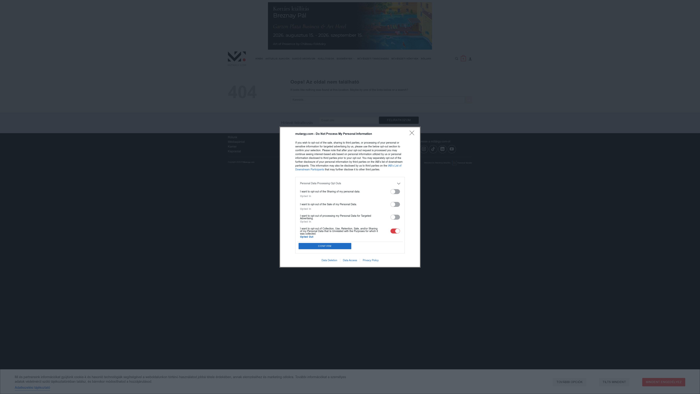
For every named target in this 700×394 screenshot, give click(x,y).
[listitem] (350, 184)
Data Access (350, 260)
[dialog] (350, 197)
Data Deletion (329, 260)
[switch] (395, 191)
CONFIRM (325, 246)
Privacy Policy (371, 260)
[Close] (413, 134)
